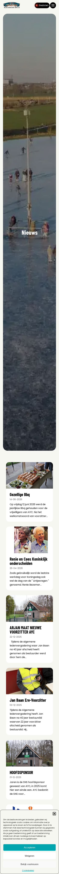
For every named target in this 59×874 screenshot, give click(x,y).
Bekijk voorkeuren (29, 864)
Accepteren (29, 847)
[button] (54, 813)
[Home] (11, 7)
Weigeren (29, 856)
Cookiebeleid (28, 870)
